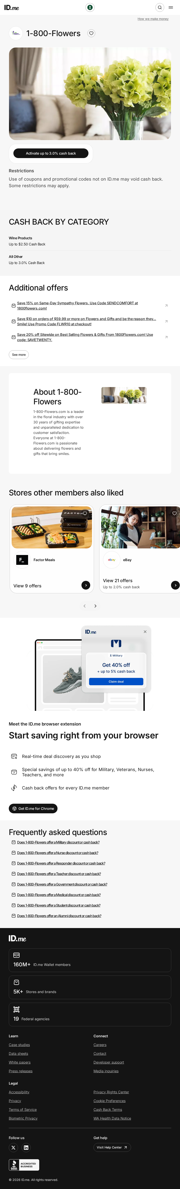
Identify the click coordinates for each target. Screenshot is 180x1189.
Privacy (15, 1101)
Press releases (20, 1071)
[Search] (159, 7)
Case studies (19, 1045)
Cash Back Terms (108, 1109)
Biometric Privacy (23, 1118)
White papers (20, 1062)
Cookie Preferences (110, 1101)
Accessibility (19, 1092)
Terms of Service (23, 1109)
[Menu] (171, 7)
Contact (100, 1053)
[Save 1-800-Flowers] (91, 33)
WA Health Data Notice (112, 1118)
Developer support (109, 1062)
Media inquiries (106, 1071)
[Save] (85, 513)
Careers (100, 1045)
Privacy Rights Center (111, 1092)
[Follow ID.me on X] (13, 1147)
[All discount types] (90, 7)
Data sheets (18, 1053)
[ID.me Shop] (14, 7)
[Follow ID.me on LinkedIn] (26, 1147)
